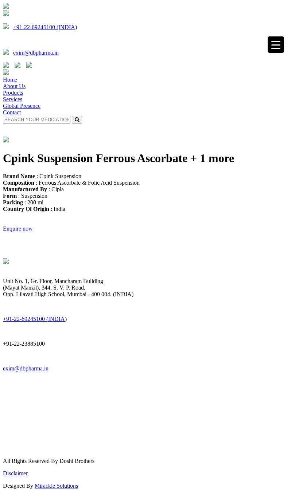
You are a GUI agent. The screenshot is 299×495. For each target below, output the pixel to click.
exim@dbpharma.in (36, 53)
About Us (14, 86)
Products (13, 93)
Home (10, 79)
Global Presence (21, 106)
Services (12, 99)
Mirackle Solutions (56, 486)
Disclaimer (15, 473)
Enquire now (18, 228)
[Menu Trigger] (276, 44)
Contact (12, 112)
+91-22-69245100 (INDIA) (45, 27)
